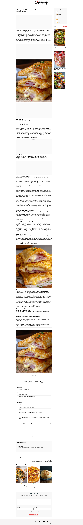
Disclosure (44, 523)
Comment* (19, 497)
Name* (18, 507)
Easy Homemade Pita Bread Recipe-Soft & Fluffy (46, 485)
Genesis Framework (39, 523)
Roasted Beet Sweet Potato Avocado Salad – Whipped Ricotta (59, 91)
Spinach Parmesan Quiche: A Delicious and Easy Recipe (21, 485)
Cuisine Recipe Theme (31, 523)
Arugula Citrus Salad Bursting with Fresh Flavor (60, 47)
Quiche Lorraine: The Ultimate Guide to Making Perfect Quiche (34, 486)
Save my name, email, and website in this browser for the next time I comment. (34, 511)
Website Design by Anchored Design (51, 523)
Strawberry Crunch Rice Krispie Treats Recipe (60, 69)
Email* (35, 507)
